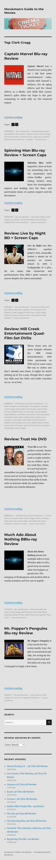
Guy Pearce (15, 220)
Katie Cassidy (24, 417)
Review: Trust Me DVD (25, 439)
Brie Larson (20, 134)
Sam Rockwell (34, 521)
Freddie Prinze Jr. (18, 412)
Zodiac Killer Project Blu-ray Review (25, 806)
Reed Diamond (31, 615)
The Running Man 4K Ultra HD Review (26, 821)
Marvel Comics (10, 139)
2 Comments (41, 139)
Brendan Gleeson (22, 310)
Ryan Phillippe (16, 425)
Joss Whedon (26, 612)
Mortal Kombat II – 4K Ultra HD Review (27, 766)
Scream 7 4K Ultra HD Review (22, 799)
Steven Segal (20, 428)
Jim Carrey (15, 698)
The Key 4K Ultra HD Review (21, 813)
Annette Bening (38, 131)
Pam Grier (26, 423)
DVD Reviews (21, 403)
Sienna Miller (24, 315)
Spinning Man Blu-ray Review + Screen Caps (25, 152)
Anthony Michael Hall (40, 307)
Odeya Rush (9, 222)
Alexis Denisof (36, 609)
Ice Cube (30, 412)
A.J (46, 403)
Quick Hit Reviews (35, 403)
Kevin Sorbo (36, 417)
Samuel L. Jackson (25, 139)
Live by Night (40, 312)
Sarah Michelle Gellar (33, 425)
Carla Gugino (35, 695)
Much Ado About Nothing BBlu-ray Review (20, 539)
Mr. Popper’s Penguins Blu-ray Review (25, 630)
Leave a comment (38, 222)
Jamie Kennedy (27, 220)
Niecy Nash (22, 521)
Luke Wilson (17, 420)
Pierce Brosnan (21, 222)
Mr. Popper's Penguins (29, 698)
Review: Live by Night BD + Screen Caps (25, 235)
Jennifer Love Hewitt (26, 414)
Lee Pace (45, 137)
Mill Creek (27, 420)
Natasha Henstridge (12, 423)
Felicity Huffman (42, 518)
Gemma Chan (26, 137)
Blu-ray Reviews (22, 131)
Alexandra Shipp (38, 217)
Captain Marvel (32, 134)
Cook (39, 409)
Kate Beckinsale (11, 417)
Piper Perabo (37, 423)
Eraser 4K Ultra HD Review (20, 791)
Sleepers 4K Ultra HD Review (21, 784)
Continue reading (13, 117)
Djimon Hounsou (11, 137)
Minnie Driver (41, 220)
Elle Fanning (28, 312)
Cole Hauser (31, 409)
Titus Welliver (36, 315)
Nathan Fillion (18, 615)
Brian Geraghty (10, 406)
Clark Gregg (45, 134)
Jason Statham (10, 414)
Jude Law (37, 137)
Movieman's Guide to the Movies (18, 852)
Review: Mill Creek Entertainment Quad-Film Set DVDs (24, 333)
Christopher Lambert (39, 406)
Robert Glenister (11, 315)
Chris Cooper (35, 310)
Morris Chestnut (39, 420)
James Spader (41, 412)
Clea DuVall (20, 409)
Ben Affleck (9, 310)
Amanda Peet (17, 518)
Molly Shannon (10, 521)
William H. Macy (20, 524)
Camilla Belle (23, 406)
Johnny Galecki (42, 414)
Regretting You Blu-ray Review (23, 839)
